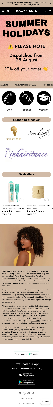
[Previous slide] (2, 3)
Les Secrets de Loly (34, 308)
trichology (41, 281)
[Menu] (3, 11)
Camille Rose (40, 313)
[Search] (8, 11)
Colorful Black (29, 403)
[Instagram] (24, 393)
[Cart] (50, 11)
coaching (8, 302)
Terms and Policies (26, 398)
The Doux (33, 318)
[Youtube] (28, 393)
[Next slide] (50, 3)
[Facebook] (19, 393)
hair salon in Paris (12, 276)
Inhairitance (35, 320)
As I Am (24, 311)
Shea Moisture (30, 316)
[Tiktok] (33, 393)
